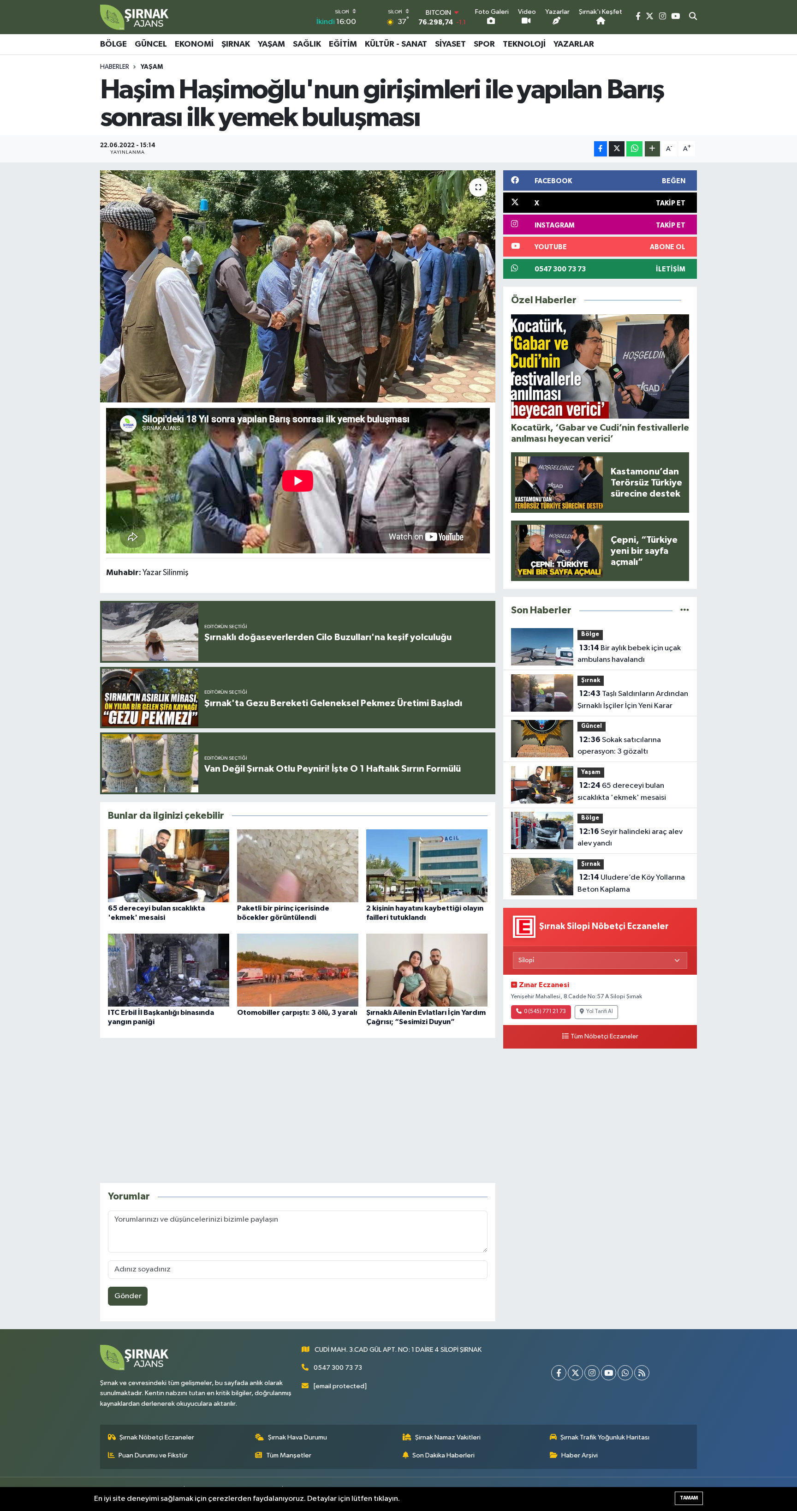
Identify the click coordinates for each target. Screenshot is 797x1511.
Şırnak (235, 44)
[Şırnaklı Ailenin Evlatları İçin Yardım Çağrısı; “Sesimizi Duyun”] (427, 970)
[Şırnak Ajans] (134, 17)
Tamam (689, 1497)
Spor (484, 44)
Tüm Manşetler (288, 1455)
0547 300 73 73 (338, 1367)
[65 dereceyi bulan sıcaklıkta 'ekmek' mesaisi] (168, 865)
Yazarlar (573, 44)
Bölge (113, 44)
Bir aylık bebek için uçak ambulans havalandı (629, 654)
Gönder (128, 1296)
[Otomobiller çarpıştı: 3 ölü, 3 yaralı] (297, 970)
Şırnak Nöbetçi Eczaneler (156, 1437)
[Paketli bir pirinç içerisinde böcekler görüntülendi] (297, 865)
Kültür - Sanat (396, 44)
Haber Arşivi (579, 1455)
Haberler (114, 67)
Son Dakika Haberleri (443, 1455)
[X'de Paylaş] (617, 148)
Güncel (151, 44)
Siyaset (450, 44)
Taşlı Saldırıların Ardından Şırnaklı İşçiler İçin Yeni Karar (632, 700)
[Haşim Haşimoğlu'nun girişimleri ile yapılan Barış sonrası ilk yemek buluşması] (297, 286)
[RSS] (641, 1372)
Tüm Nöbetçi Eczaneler (604, 1036)
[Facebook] (558, 1372)
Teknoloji (524, 44)
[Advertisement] (297, 1110)
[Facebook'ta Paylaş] (600, 148)
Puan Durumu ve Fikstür (153, 1455)
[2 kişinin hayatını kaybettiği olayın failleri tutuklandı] (427, 865)
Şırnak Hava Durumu (297, 1437)
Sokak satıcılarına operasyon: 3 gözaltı (619, 746)
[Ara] (693, 17)
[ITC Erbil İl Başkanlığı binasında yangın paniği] (168, 970)
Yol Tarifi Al (599, 1011)
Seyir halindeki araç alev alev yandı (630, 837)
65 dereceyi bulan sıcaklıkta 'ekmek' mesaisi (621, 791)
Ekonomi (194, 44)
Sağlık (307, 44)
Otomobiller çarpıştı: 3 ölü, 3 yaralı (297, 1012)
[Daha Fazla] (652, 148)
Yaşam (271, 44)
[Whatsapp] (625, 1372)
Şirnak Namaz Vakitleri (448, 1437)
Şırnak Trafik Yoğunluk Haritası (604, 1437)
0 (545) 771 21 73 (545, 1011)
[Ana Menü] (692, 44)
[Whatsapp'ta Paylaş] (634, 148)
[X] (575, 1372)
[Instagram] (592, 1372)
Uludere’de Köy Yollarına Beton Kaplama (631, 883)
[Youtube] (608, 1372)
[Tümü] (684, 610)
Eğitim (343, 44)
